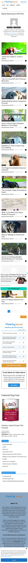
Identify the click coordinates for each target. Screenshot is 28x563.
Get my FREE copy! (13, 288)
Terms (8, 555)
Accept (14, 560)
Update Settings (7, 556)
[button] (26, 548)
